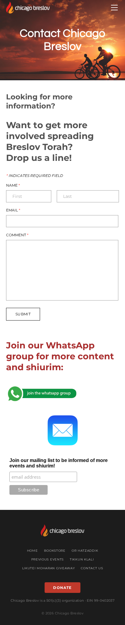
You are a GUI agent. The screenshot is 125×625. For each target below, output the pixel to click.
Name (13, 185)
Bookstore (55, 551)
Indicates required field (34, 176)
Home (32, 551)
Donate (62, 587)
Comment (17, 235)
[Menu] (114, 7)
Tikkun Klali (82, 559)
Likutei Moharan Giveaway (48, 568)
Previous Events (47, 559)
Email (13, 210)
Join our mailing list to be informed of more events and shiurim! (58, 463)
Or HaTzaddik (85, 551)
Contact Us (92, 568)
